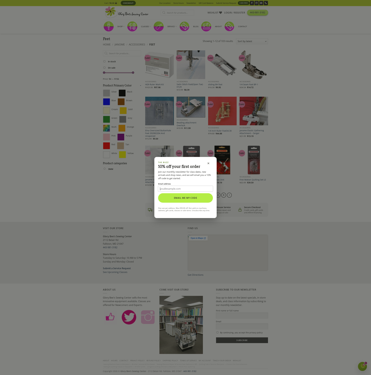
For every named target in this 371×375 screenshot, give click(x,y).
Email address (164, 183)
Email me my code (185, 197)
